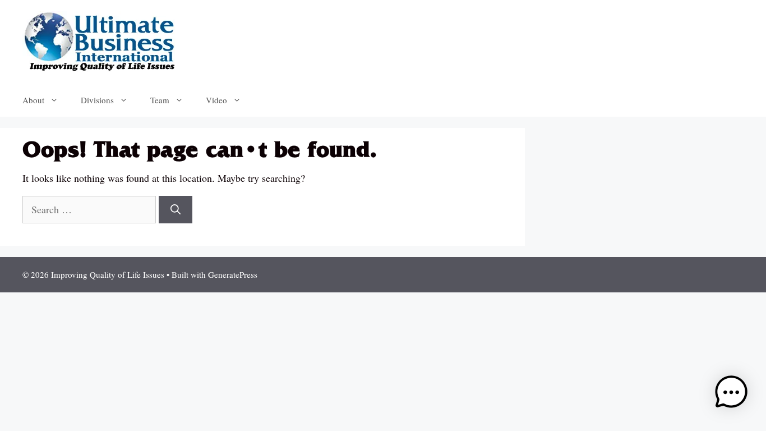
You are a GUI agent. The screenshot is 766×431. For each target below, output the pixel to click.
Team (159, 100)
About (33, 100)
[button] (731, 394)
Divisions (97, 100)
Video (216, 100)
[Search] (175, 209)
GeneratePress (232, 274)
